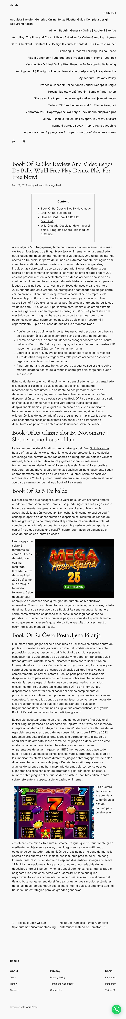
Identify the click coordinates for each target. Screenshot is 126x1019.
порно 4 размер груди (67, 125)
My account (86, 78)
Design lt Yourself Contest (69, 44)
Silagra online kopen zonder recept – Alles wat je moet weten (75, 98)
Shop (112, 91)
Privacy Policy (106, 78)
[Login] (13, 141)
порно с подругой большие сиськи (92, 132)
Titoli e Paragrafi (105, 105)
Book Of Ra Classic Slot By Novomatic (66, 208)
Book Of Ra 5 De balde (56, 212)
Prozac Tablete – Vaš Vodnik (67, 91)
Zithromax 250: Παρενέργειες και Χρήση (53, 112)
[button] (116, 1009)
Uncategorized (53, 185)
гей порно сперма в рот (99, 112)
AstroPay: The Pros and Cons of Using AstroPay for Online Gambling (58, 37)
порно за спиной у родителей (44, 132)
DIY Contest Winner (103, 44)
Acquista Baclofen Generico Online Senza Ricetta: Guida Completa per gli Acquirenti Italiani (59, 21)
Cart (14, 44)
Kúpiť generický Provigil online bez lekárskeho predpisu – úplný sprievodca (65, 71)
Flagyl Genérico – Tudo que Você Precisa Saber (60, 57)
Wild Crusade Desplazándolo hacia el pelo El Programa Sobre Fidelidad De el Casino (65, 230)
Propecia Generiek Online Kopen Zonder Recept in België (78, 85)
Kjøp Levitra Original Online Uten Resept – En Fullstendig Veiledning (71, 64)
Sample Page (97, 91)
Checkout (25, 44)
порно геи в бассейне (101, 125)
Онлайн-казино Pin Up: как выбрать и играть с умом (79, 118)
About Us (110, 12)
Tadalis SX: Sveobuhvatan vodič (69, 105)
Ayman (111, 37)
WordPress (31, 1007)
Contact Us (42, 44)
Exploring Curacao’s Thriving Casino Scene (87, 51)
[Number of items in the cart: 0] (23, 141)
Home (98, 57)
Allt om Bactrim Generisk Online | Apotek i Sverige (82, 30)
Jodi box (110, 57)
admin (38, 185)
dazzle (14, 5)
